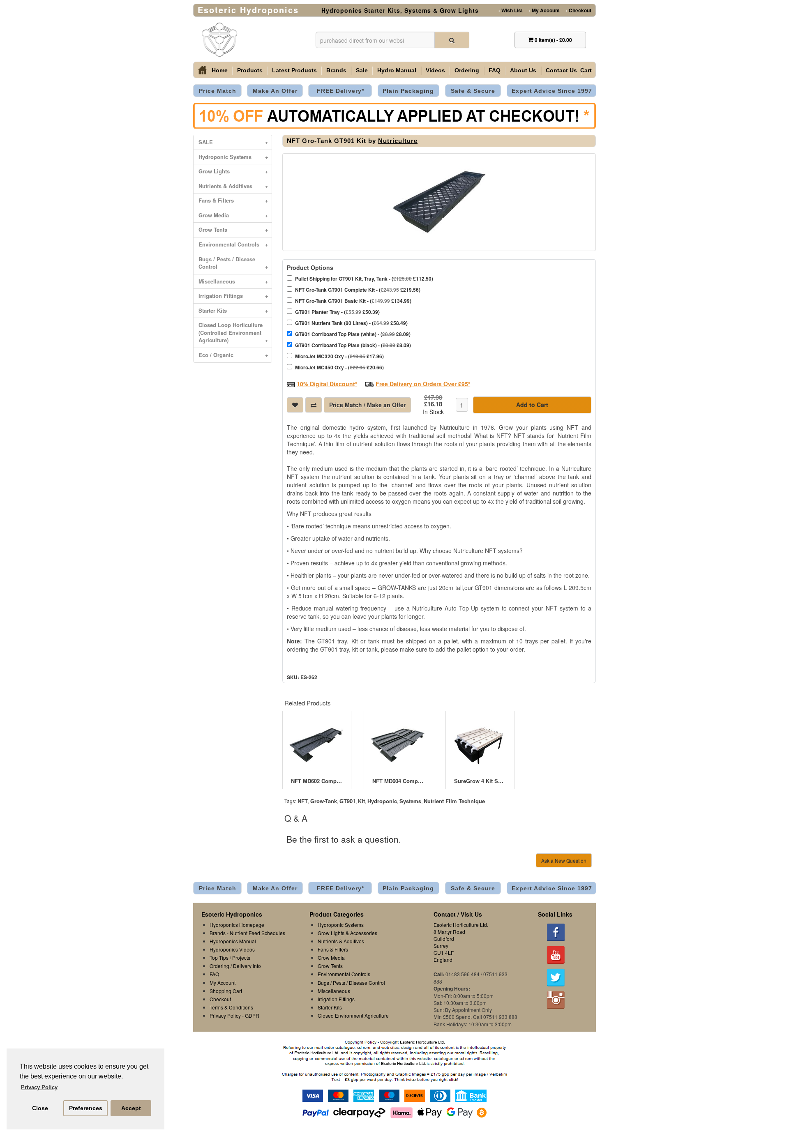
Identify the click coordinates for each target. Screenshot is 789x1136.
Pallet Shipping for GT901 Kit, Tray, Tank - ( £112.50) (364, 278)
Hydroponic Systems (233, 157)
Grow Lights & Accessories (347, 932)
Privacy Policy (225, 1015)
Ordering (466, 70)
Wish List (510, 10)
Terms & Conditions (231, 1007)
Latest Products (294, 70)
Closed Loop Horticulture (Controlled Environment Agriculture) (233, 332)
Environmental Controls (233, 244)
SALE (233, 142)
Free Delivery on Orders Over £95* (423, 384)
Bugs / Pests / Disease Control (233, 263)
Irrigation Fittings (233, 296)
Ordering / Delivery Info (235, 965)
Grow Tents (233, 229)
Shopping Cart (226, 990)
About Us (523, 70)
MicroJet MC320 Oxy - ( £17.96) (339, 356)
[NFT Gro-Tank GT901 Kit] (439, 202)
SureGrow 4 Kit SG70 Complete (480, 781)
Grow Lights (233, 171)
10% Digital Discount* (327, 384)
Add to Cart (532, 405)
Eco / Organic (233, 355)
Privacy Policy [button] (39, 1087)
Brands (336, 70)
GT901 (347, 801)
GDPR (252, 1015)
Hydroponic (382, 801)
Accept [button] (131, 1108)
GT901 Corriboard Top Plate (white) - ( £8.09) (353, 334)
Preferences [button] (85, 1108)
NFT (303, 801)
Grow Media (233, 215)
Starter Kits (233, 310)
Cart (586, 70)
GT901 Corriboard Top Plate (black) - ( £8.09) (353, 345)
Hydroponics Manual (233, 941)
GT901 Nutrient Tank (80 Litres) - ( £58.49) (351, 323)
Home (220, 70)
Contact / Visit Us (458, 914)
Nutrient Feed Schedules (257, 932)
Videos (435, 70)
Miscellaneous (233, 281)
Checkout (578, 10)
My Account (544, 10)
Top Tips (219, 957)
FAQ (495, 70)
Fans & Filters (233, 200)
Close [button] (40, 1108)
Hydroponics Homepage (237, 924)
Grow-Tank (323, 801)
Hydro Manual (396, 70)
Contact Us (561, 70)
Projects (241, 957)
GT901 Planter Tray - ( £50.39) (337, 312)
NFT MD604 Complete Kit (398, 781)
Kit (361, 801)
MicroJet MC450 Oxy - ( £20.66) (339, 367)
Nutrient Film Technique (454, 801)
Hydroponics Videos (232, 949)
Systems (410, 801)
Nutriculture (398, 140)
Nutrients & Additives (233, 186)
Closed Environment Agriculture (353, 1015)
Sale (362, 70)
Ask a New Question (563, 860)
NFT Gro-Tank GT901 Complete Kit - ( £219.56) (357, 289)
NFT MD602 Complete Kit (317, 781)
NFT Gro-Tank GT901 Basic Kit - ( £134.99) (353, 300)
